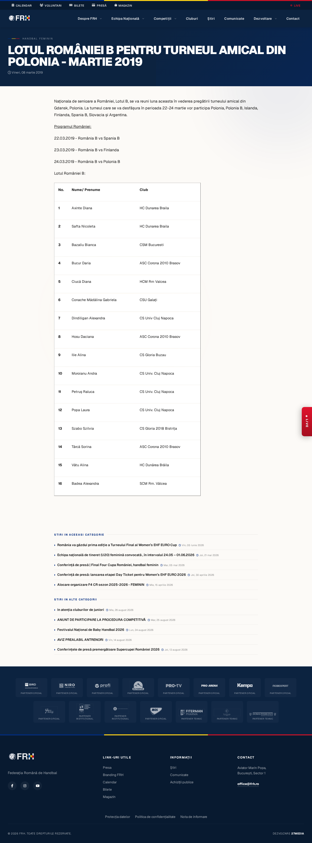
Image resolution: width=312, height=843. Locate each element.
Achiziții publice (182, 782)
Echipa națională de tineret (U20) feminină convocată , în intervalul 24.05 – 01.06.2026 (125, 555)
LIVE (297, 5)
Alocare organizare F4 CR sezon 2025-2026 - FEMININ (100, 584)
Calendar (24, 5)
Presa (107, 767)
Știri (211, 18)
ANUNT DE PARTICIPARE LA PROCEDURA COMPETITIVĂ (101, 619)
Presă (102, 5)
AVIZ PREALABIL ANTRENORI (80, 639)
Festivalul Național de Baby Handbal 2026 (90, 629)
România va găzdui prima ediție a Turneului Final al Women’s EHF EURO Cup (117, 545)
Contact (293, 18)
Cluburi (192, 18)
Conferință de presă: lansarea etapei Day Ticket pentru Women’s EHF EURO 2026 (121, 574)
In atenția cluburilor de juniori (80, 609)
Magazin (125, 5)
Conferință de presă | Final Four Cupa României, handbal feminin (107, 565)
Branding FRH (113, 775)
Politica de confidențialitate (155, 817)
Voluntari (53, 5)
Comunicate (234, 18)
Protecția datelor (117, 817)
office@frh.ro (248, 784)
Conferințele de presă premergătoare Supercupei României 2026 (108, 649)
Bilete (79, 5)
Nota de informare (193, 817)
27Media (297, 833)
